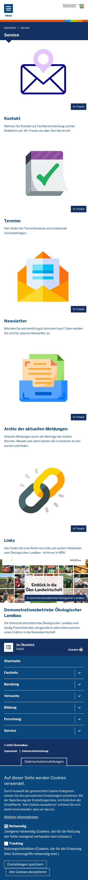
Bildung (10, 707)
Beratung (11, 684)
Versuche (11, 696)
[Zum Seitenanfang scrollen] (80, 872)
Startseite (12, 661)
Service (10, 731)
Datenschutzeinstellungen (44, 761)
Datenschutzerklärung (35, 751)
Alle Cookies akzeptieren (27, 872)
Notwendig (17, 826)
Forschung (12, 719)
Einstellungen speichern (25, 864)
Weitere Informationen (21, 817)
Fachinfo (11, 673)
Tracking (16, 843)
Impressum (10, 751)
